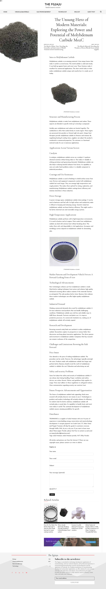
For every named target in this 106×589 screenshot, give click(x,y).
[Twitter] (22, 572)
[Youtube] (26, 572)
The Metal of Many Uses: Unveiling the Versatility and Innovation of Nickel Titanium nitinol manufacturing (56, 47)
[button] (101, 12)
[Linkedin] (19, 572)
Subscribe (75, 582)
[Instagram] (15, 572)
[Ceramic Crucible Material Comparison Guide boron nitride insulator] (78, 513)
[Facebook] (12, 572)
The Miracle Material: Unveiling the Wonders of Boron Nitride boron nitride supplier (86, 47)
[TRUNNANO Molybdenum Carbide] (71, 94)
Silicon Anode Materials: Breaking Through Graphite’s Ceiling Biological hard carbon (64, 528)
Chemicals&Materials (51, 522)
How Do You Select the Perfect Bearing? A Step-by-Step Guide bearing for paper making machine (50, 528)
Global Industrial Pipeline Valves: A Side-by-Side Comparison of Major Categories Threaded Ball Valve (92, 528)
